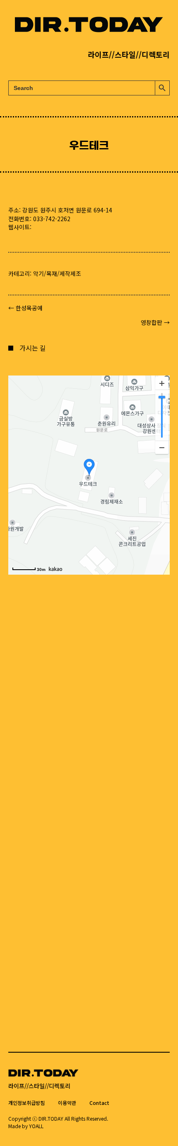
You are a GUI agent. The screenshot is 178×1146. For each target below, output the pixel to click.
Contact (99, 1102)
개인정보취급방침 (26, 1102)
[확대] (161, 383)
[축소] (161, 447)
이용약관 (67, 1102)
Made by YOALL (25, 1125)
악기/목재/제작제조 (57, 273)
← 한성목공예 (25, 308)
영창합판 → (155, 322)
